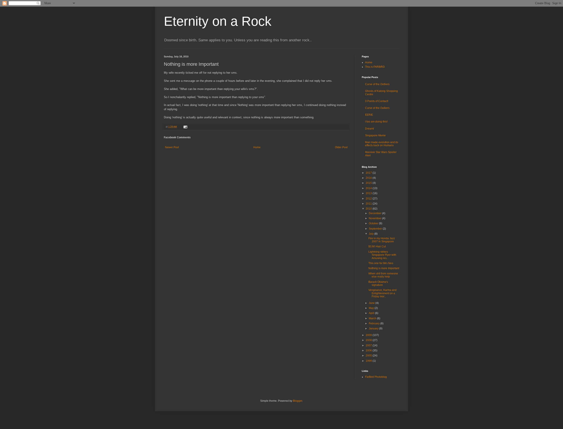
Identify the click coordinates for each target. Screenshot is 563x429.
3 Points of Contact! (376, 101)
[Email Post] (184, 126)
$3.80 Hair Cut (377, 246)
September (376, 228)
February (374, 323)
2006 (369, 350)
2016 (369, 177)
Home (257, 147)
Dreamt (369, 128)
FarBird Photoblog (376, 376)
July (371, 233)
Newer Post (172, 147)
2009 (369, 335)
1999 (369, 360)
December (375, 213)
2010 (369, 208)
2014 (369, 188)
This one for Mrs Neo (380, 263)
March (373, 318)
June (372, 303)
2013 (369, 193)
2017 (369, 172)
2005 (369, 355)
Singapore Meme (375, 135)
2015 (369, 182)
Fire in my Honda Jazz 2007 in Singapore (381, 240)
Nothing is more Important (383, 268)
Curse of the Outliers (377, 84)
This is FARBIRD (375, 66)
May (372, 308)
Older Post (341, 147)
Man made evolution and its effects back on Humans (381, 144)
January (374, 328)
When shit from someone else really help (383, 275)
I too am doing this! (376, 121)
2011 (369, 203)
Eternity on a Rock (217, 21)
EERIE (369, 114)
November (375, 218)
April (372, 313)
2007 (369, 345)
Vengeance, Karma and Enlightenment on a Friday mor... (382, 293)
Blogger (297, 400)
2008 (369, 340)
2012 (369, 198)
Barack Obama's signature (378, 283)
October (374, 223)
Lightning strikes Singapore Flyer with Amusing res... (382, 255)
